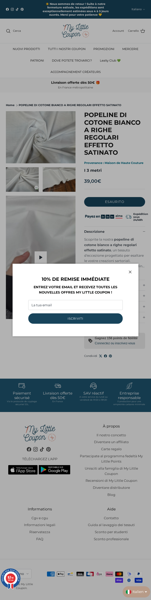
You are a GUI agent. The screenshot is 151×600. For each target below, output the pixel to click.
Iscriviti (76, 318)
